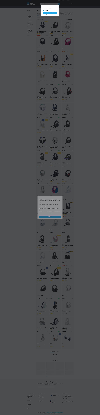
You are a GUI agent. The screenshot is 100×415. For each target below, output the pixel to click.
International (46, 10)
